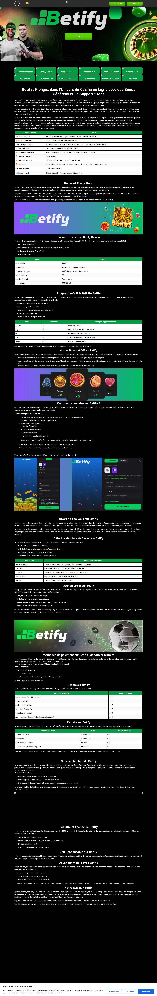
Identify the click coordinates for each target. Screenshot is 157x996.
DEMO (24, 73)
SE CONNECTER (134, 4)
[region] (78, 989)
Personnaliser (114, 991)
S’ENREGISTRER (117, 4)
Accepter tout (146, 991)
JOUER (78, 36)
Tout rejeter (130, 991)
